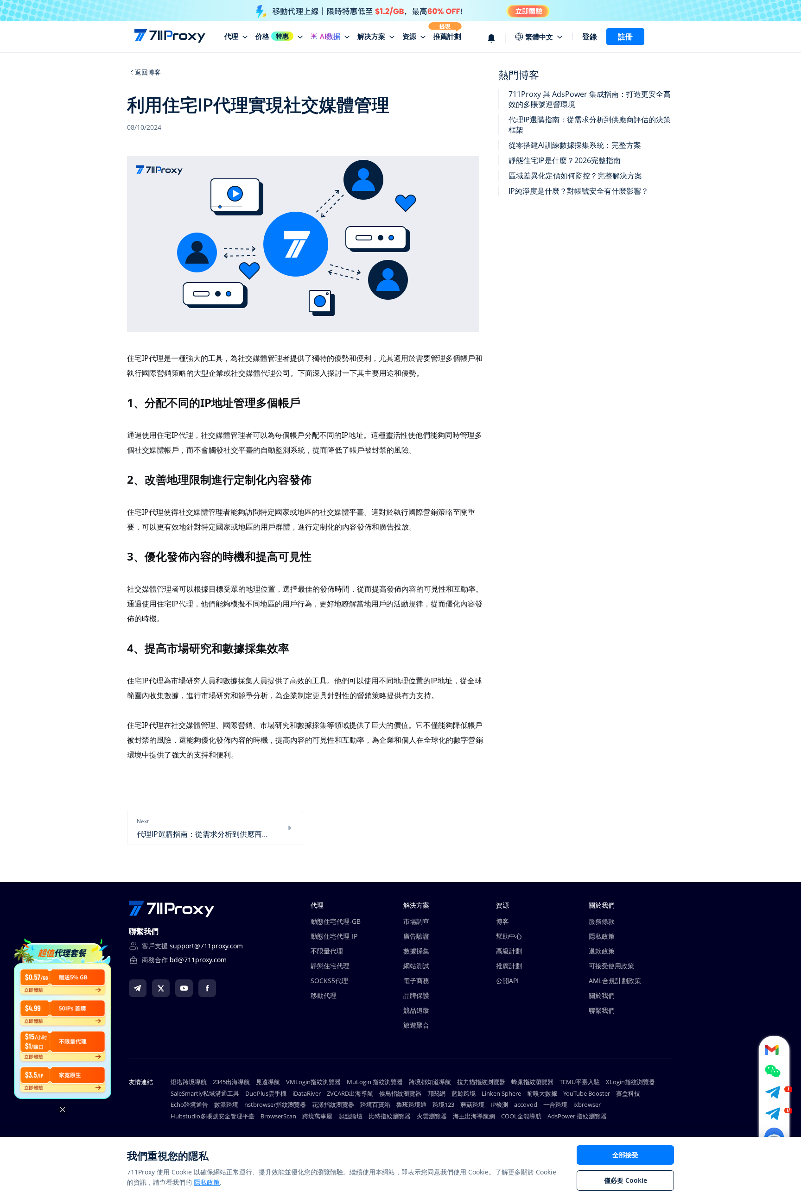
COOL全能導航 (521, 1116)
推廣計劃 (509, 965)
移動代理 (324, 995)
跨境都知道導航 (430, 1082)
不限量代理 (327, 951)
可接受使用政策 (611, 965)
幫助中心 (509, 936)
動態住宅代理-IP (334, 936)
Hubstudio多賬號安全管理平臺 (212, 1116)
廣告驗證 (416, 936)
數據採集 (416, 951)
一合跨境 (555, 1104)
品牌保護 (416, 995)
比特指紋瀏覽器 (390, 1116)
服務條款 (602, 921)
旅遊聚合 (416, 1025)
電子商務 (416, 980)
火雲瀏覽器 (432, 1116)
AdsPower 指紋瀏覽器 (577, 1116)
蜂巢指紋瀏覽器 (532, 1082)
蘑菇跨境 (472, 1104)
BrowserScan (278, 1116)
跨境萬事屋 (317, 1116)
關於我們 (602, 995)
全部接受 (625, 1154)
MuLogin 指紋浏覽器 (375, 1082)
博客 (502, 921)
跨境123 (443, 1104)
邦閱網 (436, 1093)
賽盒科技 (628, 1093)
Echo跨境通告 (189, 1104)
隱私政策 (602, 936)
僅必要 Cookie (625, 1180)
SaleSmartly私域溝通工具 (205, 1093)
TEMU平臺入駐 (579, 1082)
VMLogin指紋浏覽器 (313, 1082)
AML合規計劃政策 (615, 980)
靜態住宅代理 (330, 965)
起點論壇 (350, 1116)
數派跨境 (226, 1104)
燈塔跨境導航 (189, 1082)
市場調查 (416, 921)
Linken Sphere (501, 1093)
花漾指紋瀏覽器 (333, 1104)
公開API (507, 980)
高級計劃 (509, 951)
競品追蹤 (416, 1010)
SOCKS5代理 (329, 980)
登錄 (589, 37)
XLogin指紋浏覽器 (630, 1082)
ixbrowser (587, 1104)
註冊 (625, 37)
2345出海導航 (231, 1082)
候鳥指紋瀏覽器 (400, 1093)
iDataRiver (306, 1093)
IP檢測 (499, 1104)
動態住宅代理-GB (336, 921)
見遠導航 (268, 1082)
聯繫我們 (602, 1010)
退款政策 (602, 951)
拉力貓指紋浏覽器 (481, 1082)
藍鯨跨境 (463, 1093)
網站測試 (416, 965)
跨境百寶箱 (375, 1104)
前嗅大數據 (542, 1093)
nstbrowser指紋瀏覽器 (275, 1104)
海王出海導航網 (474, 1116)
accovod (525, 1104)
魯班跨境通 (411, 1104)
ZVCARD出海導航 (350, 1093)
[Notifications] (496, 36)
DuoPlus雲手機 (265, 1093)
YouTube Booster (586, 1093)
